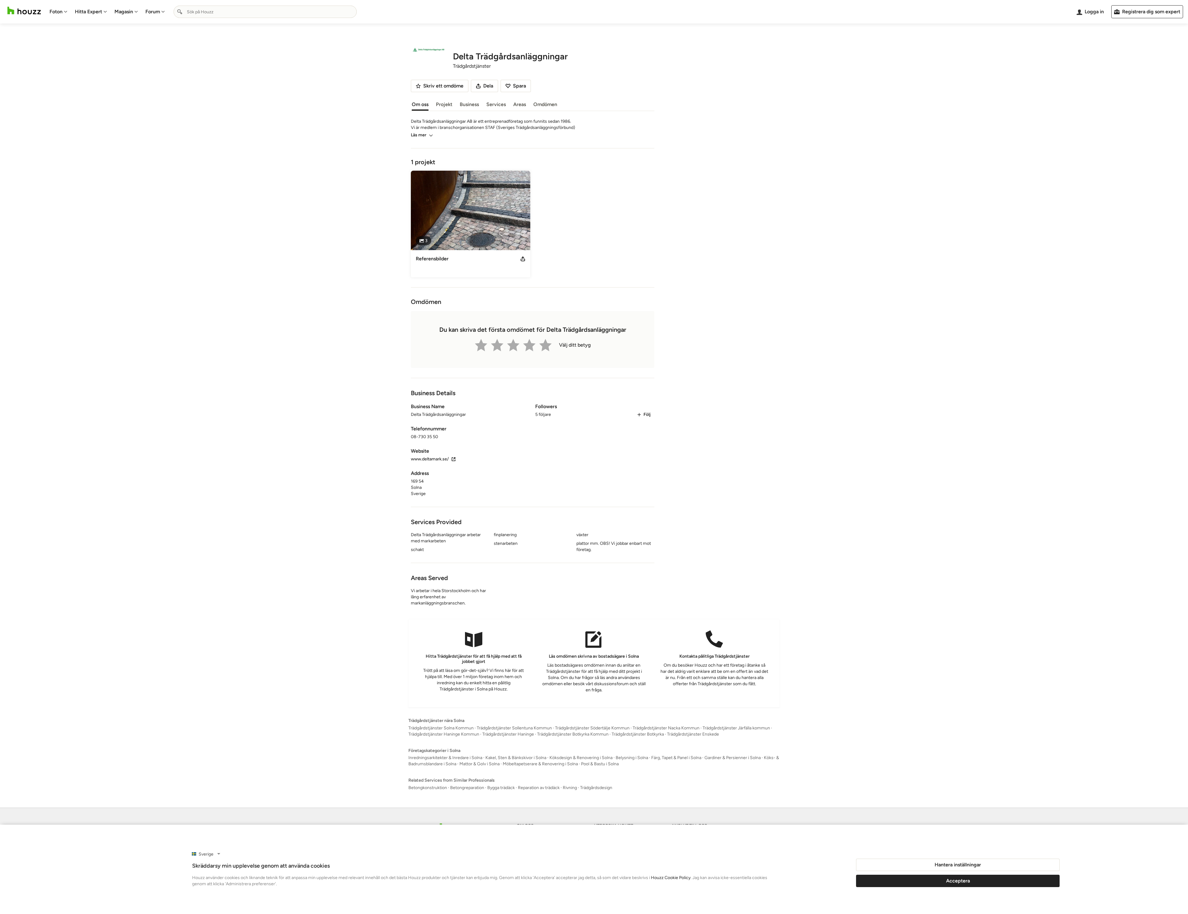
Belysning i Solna (632, 777)
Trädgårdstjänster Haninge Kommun (443, 754)
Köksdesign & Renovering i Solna (581, 777)
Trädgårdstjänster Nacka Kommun (666, 748)
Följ (647, 434)
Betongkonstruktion (427, 807)
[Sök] (180, 12)
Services (496, 104)
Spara (519, 86)
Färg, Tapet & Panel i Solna (676, 777)
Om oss (420, 104)
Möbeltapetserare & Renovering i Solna (540, 784)
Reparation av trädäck (539, 807)
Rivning (570, 807)
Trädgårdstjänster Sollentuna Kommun (514, 748)
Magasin (123, 12)
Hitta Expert (88, 12)
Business (469, 104)
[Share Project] (523, 259)
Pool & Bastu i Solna (600, 784)
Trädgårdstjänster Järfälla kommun (736, 748)
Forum (152, 12)
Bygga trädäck (501, 807)
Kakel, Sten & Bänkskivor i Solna (515, 777)
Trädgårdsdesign (596, 807)
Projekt (444, 104)
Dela (488, 86)
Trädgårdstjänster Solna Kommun (441, 748)
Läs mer (418, 135)
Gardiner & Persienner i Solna (732, 777)
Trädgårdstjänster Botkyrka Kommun (573, 754)
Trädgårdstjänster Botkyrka (638, 754)
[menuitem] (58, 12)
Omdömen (545, 104)
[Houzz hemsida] (24, 11)
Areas (519, 104)
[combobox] (265, 12)
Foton (56, 12)
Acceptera (958, 881)
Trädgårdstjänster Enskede (693, 754)
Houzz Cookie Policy (671, 877)
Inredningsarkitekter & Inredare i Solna (445, 777)
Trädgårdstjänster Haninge (508, 754)
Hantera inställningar (958, 865)
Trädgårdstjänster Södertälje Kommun (592, 748)
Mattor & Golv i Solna (479, 784)
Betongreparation (467, 807)
